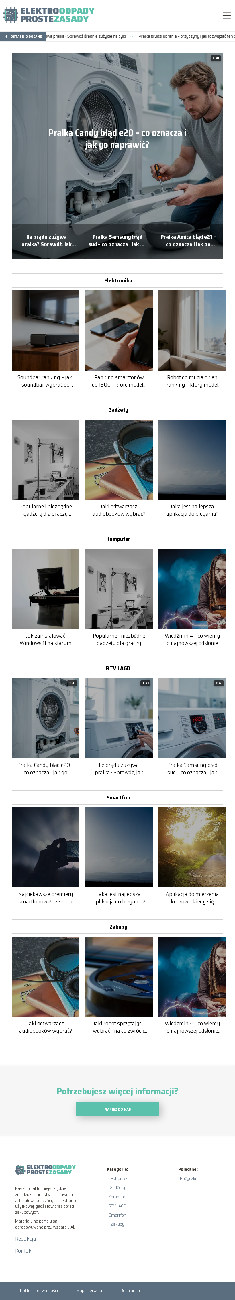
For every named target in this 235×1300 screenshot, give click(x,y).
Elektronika (118, 280)
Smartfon (118, 797)
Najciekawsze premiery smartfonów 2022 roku (45, 897)
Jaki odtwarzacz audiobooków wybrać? (119, 510)
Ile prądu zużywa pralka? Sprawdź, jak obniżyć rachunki (46, 239)
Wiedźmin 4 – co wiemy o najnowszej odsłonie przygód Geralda (192, 639)
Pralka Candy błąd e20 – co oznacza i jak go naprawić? (117, 139)
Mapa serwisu (89, 1290)
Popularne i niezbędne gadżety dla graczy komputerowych (45, 510)
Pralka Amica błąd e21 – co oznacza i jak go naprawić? (188, 239)
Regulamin (130, 1290)
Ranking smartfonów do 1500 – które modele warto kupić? (119, 380)
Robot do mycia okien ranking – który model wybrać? (192, 380)
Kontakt (24, 1250)
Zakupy (118, 926)
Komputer (118, 539)
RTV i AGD (118, 668)
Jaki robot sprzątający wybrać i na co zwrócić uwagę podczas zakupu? (119, 1027)
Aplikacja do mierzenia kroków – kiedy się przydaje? (192, 897)
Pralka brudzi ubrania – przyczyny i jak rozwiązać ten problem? (151, 36)
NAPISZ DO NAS (118, 1109)
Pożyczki (188, 1178)
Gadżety (118, 409)
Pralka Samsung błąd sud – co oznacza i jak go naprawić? (117, 239)
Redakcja (25, 1238)
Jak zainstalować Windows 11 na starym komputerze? (46, 639)
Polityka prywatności (39, 1290)
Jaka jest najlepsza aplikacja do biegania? (192, 510)
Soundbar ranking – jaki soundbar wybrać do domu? (45, 380)
